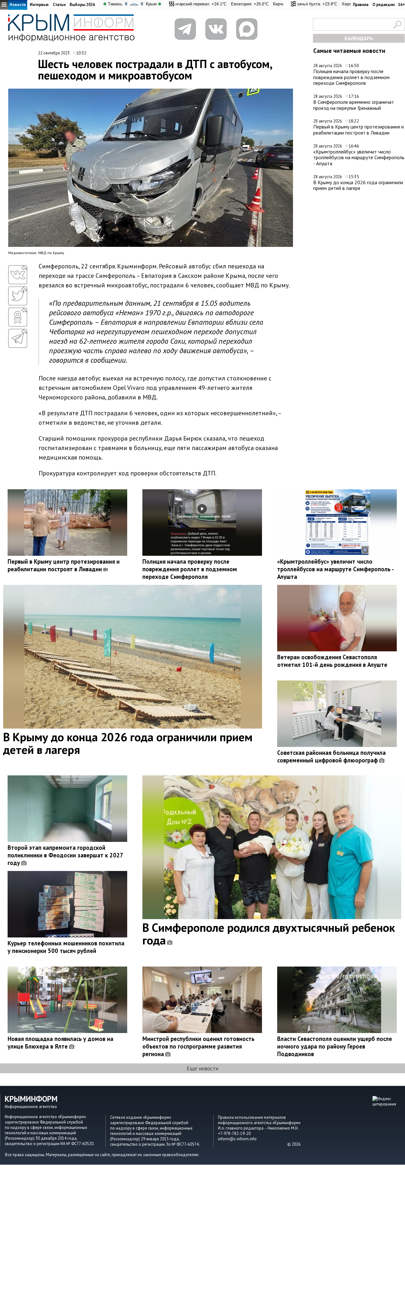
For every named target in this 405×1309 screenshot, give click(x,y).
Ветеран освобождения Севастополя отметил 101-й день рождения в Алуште (332, 660)
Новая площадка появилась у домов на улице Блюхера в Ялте (60, 1042)
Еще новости (202, 1068)
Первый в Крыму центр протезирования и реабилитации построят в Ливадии (358, 129)
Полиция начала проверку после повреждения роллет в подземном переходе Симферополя (351, 77)
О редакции (383, 4)
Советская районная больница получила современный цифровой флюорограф (331, 756)
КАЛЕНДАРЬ (359, 38)
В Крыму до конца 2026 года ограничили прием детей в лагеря (358, 185)
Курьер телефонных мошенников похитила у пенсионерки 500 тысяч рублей (66, 947)
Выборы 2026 (82, 4)
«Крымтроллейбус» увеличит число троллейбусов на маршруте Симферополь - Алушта (358, 157)
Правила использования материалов (252, 1117)
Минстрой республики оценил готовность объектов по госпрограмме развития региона (198, 1046)
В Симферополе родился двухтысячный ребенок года (268, 934)
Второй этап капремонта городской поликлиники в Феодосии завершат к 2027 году (65, 855)
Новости (17, 4)
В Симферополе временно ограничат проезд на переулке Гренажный (353, 105)
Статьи (59, 4)
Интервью (39, 4)
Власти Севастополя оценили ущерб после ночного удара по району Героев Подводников (334, 1046)
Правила (360, 4)
